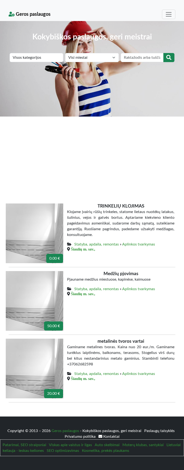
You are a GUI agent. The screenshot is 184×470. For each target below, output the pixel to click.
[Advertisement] (92, 152)
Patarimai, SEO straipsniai (24, 445)
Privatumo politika (81, 436)
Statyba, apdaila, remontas (96, 244)
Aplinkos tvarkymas (138, 244)
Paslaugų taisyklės (159, 431)
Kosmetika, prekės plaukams (105, 451)
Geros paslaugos (33, 14)
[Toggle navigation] (168, 14)
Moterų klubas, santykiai (143, 445)
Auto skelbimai (107, 445)
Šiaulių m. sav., (83, 249)
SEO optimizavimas (63, 451)
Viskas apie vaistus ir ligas (70, 445)
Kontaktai (111, 436)
